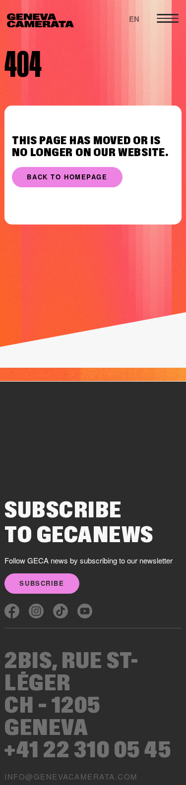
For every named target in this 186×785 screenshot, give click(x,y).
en (134, 18)
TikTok (60, 611)
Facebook (11, 611)
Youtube (84, 611)
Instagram (36, 611)
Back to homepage (67, 176)
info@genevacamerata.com (70, 776)
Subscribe (41, 583)
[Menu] (167, 18)
